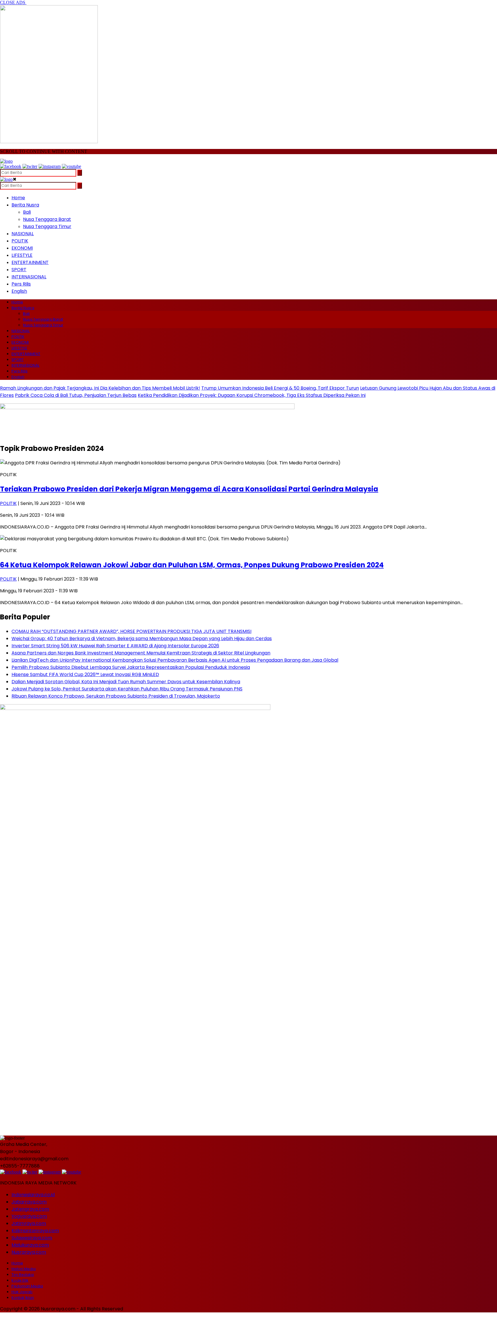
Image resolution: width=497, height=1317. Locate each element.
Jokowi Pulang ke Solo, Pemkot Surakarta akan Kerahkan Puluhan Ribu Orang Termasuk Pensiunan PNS (127, 689)
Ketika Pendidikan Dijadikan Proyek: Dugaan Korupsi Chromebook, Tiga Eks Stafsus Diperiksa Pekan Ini (252, 395)
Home (18, 197)
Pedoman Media (27, 1286)
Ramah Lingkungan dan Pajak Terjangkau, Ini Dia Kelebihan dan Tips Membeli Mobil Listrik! (100, 388)
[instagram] (50, 166)
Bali (27, 212)
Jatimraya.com (29, 1223)
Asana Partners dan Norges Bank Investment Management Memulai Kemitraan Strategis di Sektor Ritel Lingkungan (141, 653)
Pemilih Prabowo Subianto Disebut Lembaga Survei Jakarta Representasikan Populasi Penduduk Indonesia (131, 667)
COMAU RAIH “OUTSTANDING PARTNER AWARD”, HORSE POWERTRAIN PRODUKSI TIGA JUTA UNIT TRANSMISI (131, 631)
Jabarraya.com (29, 1202)
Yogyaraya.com (29, 1216)
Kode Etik (20, 1280)
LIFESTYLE (22, 255)
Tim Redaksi (23, 1274)
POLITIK (20, 241)
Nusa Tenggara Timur (47, 226)
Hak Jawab (22, 1292)
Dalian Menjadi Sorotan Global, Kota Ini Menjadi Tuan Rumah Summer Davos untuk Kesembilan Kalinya (126, 681)
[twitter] (29, 166)
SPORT (19, 269)
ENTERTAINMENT (30, 262)
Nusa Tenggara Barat (47, 219)
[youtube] (71, 166)
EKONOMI (22, 248)
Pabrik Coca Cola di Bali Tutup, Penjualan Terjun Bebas (76, 395)
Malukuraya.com (30, 1245)
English (19, 291)
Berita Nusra (25, 205)
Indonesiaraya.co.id (33, 1194)
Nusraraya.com (29, 1252)
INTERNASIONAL (29, 276)
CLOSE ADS (13, 2)
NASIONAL (23, 233)
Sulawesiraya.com (32, 1237)
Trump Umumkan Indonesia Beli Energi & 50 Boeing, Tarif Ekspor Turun (280, 388)
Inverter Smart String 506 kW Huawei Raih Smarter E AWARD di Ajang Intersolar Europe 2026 (115, 645)
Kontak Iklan (23, 1297)
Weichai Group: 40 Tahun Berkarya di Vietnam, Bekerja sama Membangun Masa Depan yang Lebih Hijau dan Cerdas (142, 638)
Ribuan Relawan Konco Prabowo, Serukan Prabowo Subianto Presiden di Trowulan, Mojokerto (116, 696)
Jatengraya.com (30, 1209)
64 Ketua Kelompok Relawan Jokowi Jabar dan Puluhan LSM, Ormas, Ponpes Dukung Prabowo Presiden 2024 (192, 565)
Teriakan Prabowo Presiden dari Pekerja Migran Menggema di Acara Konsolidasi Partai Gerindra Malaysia (189, 489)
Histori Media (24, 1269)
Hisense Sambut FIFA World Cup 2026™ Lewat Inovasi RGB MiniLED (85, 674)
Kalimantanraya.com (35, 1230)
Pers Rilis (21, 284)
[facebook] (10, 166)
